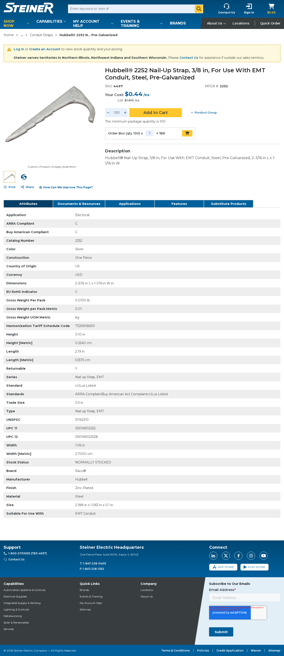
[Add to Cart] (187, 133)
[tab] (28, 204)
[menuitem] (17, 23)
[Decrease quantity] (108, 112)
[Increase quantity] (125, 112)
